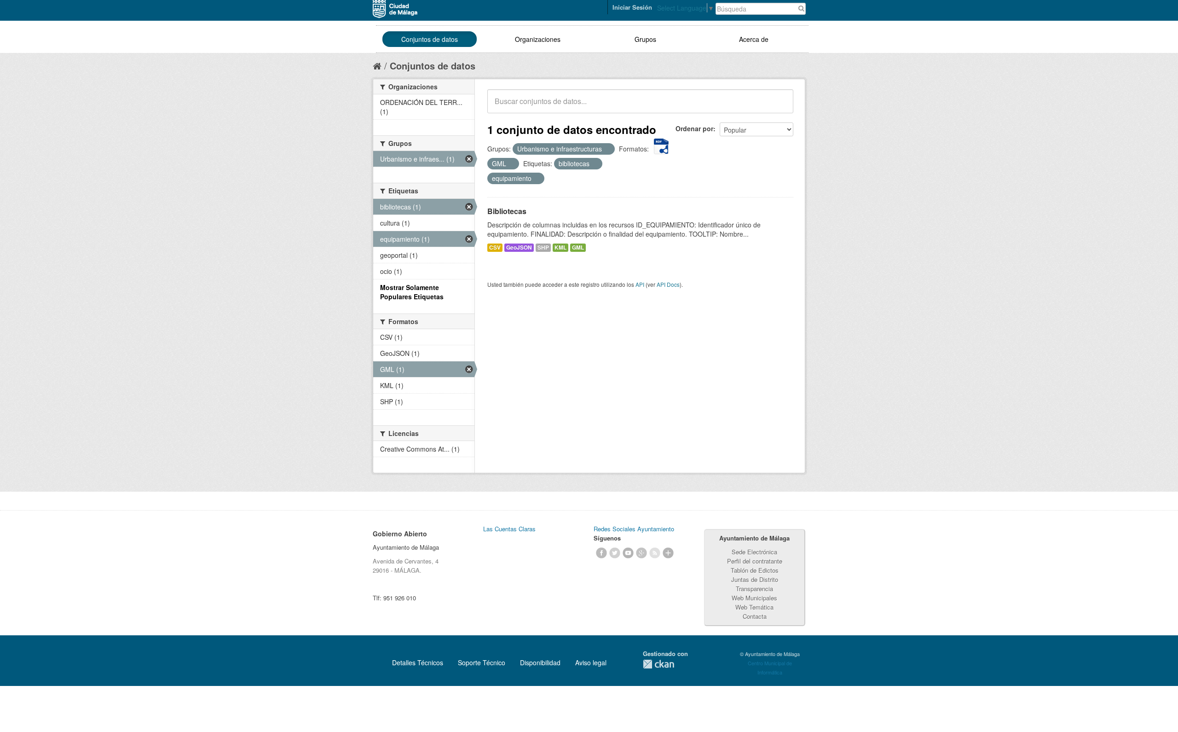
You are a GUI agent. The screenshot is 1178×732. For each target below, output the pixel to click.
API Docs (668, 284)
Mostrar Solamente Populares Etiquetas (412, 292)
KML (560, 247)
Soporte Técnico (481, 662)
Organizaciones (537, 39)
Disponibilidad (540, 662)
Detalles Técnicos (417, 662)
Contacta (755, 616)
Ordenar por (694, 128)
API (639, 284)
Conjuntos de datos (429, 39)
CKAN (658, 664)
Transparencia (754, 588)
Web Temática (754, 607)
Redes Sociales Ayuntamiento (634, 528)
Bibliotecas (506, 211)
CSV (495, 247)
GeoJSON (519, 247)
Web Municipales (754, 597)
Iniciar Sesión (632, 7)
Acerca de (753, 39)
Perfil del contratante (754, 561)
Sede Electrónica (754, 551)
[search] (780, 106)
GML (578, 247)
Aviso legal (590, 662)
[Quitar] (607, 149)
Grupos (645, 39)
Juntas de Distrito (754, 579)
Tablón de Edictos (755, 570)
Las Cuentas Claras (509, 528)
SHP (543, 247)
